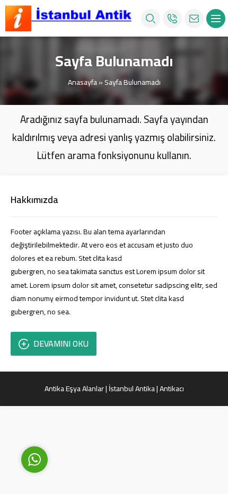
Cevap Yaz (101, 410)
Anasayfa (82, 82)
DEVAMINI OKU (61, 343)
